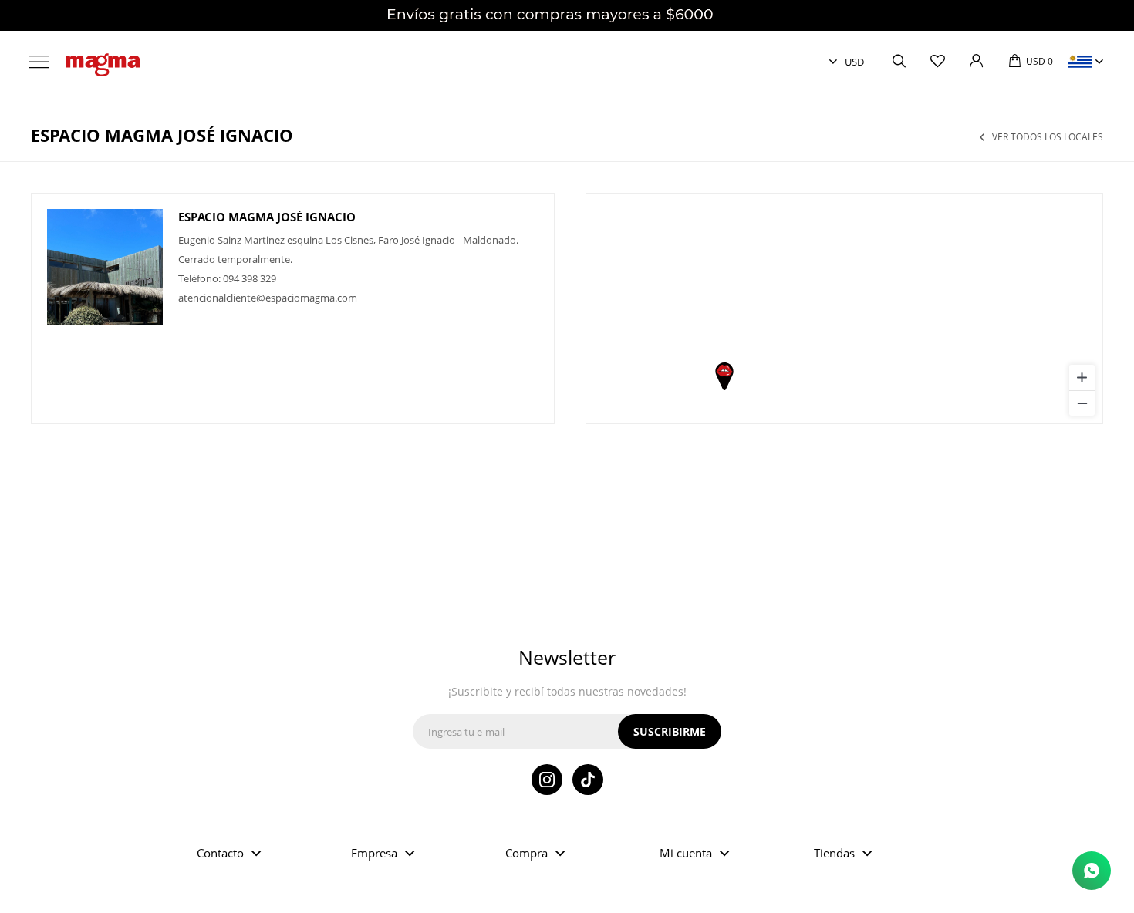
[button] (898, 61)
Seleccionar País (1080, 61)
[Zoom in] (1082, 377)
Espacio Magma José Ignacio (267, 216)
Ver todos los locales (1047, 137)
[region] (844, 308)
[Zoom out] (1082, 403)
